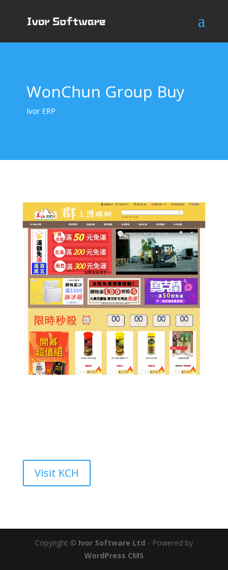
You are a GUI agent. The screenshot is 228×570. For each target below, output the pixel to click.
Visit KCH (56, 473)
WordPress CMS (114, 555)
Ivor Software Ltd (111, 543)
